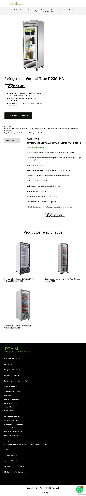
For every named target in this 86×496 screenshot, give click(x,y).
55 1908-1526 (20, 466)
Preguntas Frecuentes (11, 399)
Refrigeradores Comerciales (40, 10)
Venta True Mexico (40, 133)
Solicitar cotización (18, 116)
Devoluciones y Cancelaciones (14, 424)
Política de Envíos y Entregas (13, 431)
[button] (79, 489)
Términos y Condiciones (12, 428)
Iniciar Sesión (8, 411)
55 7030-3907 (12, 455)
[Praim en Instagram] (6, 479)
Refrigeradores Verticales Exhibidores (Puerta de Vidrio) (29, 128)
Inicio (9, 10)
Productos (8, 364)
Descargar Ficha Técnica (35, 147)
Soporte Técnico (9, 407)
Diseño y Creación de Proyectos (16, 381)
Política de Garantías (11, 435)
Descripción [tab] (10, 140)
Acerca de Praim (10, 386)
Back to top (43, 493)
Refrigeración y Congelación (22, 10)
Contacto (7, 395)
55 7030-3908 (12, 461)
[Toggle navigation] (5, 3)
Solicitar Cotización (10, 403)
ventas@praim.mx (19, 472)
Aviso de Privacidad (11, 420)
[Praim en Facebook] (12, 479)
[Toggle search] (80, 3)
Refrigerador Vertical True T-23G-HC (22, 133)
